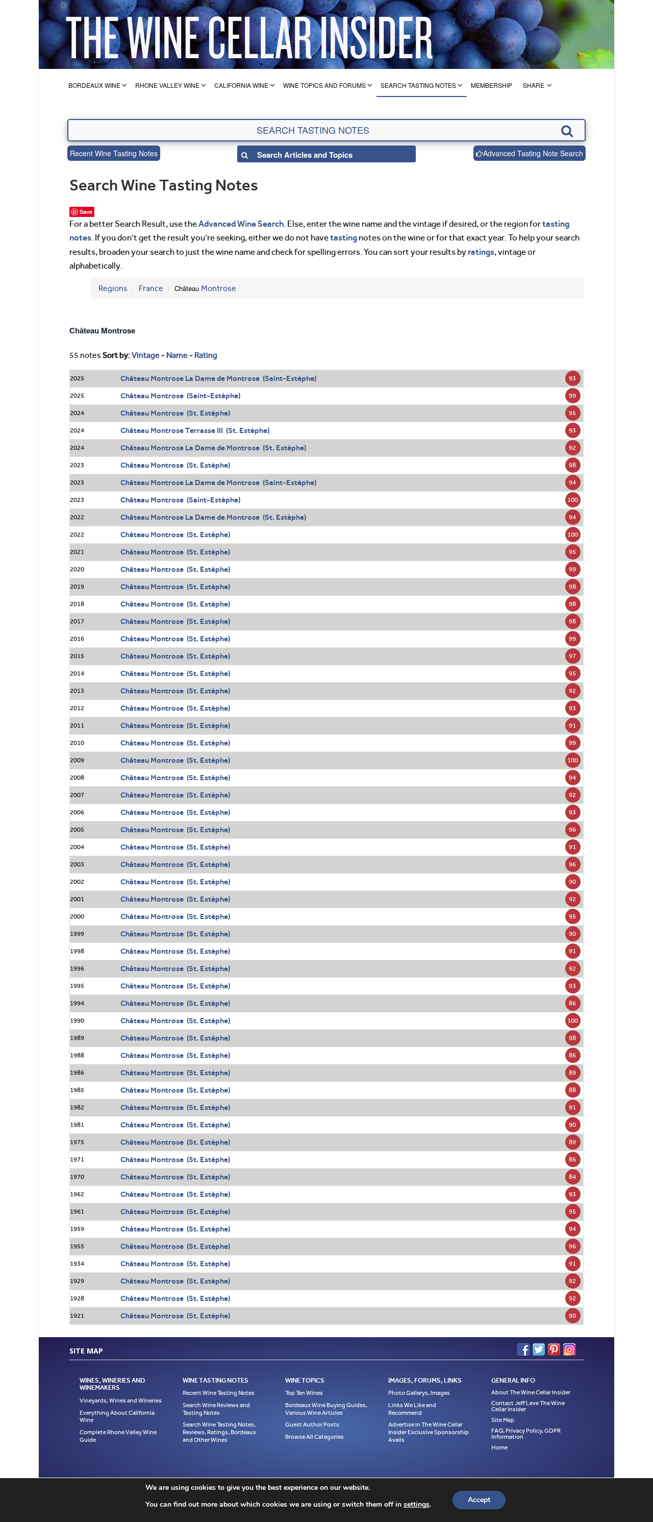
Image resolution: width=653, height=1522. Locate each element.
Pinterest (554, 1349)
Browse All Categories (314, 1436)
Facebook (523, 1349)
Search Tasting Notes (418, 85)
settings (417, 1504)
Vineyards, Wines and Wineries (121, 1400)
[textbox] (326, 130)
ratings (481, 252)
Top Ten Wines (304, 1392)
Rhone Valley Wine (167, 85)
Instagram (569, 1349)
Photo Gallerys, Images (419, 1392)
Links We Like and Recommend (412, 1409)
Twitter (539, 1349)
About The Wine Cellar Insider (530, 1392)
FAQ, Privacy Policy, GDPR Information (526, 1433)
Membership (491, 85)
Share (533, 85)
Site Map (502, 1419)
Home (499, 1447)
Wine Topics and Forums (324, 85)
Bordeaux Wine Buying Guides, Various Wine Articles (326, 1409)
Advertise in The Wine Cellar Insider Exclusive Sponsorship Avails (428, 1432)
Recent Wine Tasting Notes (114, 153)
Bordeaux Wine (94, 85)
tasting (343, 237)
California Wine (241, 85)
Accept (479, 1500)
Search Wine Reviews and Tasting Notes (216, 1409)
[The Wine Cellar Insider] (249, 34)
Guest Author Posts (312, 1424)
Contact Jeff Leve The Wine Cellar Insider (528, 1406)
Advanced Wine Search (241, 224)
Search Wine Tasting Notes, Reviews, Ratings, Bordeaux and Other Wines (219, 1432)
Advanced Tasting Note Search (533, 153)
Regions (113, 288)
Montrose (218, 288)
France (151, 288)
